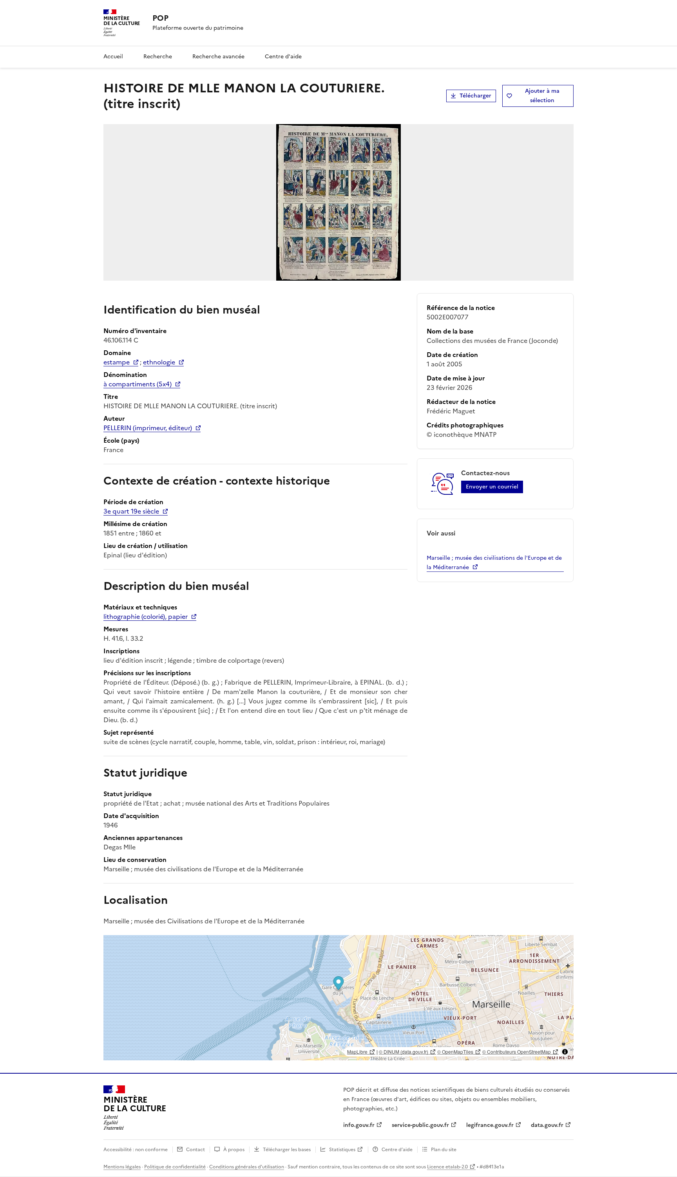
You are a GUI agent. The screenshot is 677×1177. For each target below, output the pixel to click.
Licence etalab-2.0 (447, 1166)
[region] (338, 997)
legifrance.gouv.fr (490, 1125)
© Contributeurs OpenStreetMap (516, 1051)
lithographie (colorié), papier (145, 616)
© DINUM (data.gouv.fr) (403, 1051)
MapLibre (357, 1051)
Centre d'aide (283, 56)
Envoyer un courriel (492, 487)
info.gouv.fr (359, 1125)
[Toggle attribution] (565, 1051)
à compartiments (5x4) (137, 384)
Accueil (113, 56)
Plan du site (443, 1149)
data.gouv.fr (547, 1125)
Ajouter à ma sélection (542, 96)
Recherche (157, 56)
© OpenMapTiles (455, 1051)
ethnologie (159, 362)
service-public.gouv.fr (420, 1125)
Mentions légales (122, 1166)
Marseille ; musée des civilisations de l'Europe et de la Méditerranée (494, 562)
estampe (116, 362)
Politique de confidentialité (175, 1166)
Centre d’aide (397, 1149)
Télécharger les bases (287, 1149)
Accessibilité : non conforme (135, 1149)
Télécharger (475, 96)
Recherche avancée (218, 56)
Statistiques (342, 1149)
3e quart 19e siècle (131, 511)
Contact (195, 1149)
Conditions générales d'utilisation (246, 1166)
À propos (233, 1149)
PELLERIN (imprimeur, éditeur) (147, 428)
